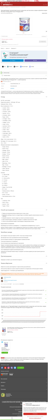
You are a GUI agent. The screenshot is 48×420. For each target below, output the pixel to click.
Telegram (13, 60)
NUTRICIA (12, 88)
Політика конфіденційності (35, 418)
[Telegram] (15, 368)
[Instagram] (8, 368)
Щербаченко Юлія (7, 277)
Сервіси (2, 385)
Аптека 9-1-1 (7, 4)
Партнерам (3, 389)
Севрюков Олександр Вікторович (10, 280)
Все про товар (6, 72)
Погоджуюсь (47, 403)
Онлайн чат (21, 367)
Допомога (3, 382)
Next (2, 25)
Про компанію (4, 378)
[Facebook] (2, 368)
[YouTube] (5, 368)
